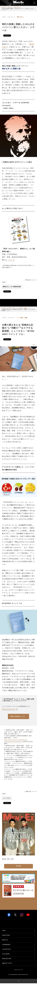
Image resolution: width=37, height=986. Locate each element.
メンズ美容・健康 (22, 308)
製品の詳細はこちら (17, 716)
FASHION (6, 935)
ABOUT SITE (7, 963)
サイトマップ (18, 969)
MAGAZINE (6, 958)
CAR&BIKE (6, 944)
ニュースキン (7, 798)
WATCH (10, 7)
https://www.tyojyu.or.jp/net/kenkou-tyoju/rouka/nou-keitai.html (15, 740)
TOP (3, 930)
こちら (10, 260)
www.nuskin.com (9, 709)
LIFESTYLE (11, 308)
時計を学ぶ (18, 7)
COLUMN (6, 954)
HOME (4, 7)
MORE (18, 866)
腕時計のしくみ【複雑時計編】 (12, 286)
